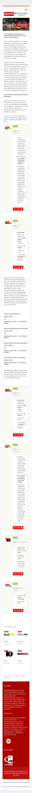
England (17, 676)
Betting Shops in (8, 676)
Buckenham (16, 133)
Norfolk (23, 676)
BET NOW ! (17, 209)
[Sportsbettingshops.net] (16, 14)
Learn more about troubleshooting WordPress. (16, 786)
